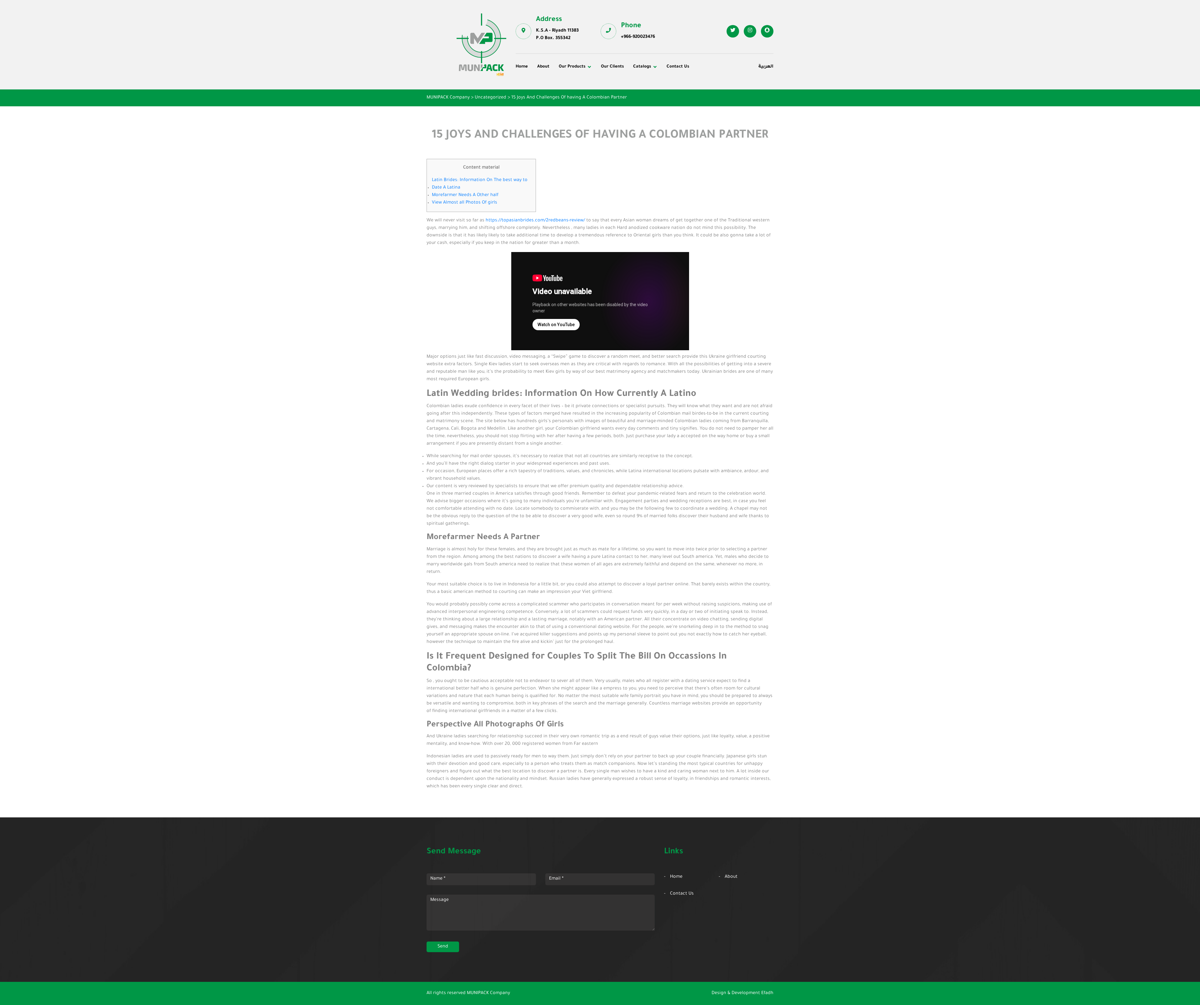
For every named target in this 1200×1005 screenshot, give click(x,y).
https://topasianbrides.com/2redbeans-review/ (535, 220)
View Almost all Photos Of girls (464, 202)
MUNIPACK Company (488, 993)
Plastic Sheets (620, 104)
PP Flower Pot (535, 112)
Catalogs (642, 66)
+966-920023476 (638, 37)
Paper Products (707, 95)
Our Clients (612, 66)
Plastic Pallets (620, 86)
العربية (765, 66)
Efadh (767, 993)
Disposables (533, 86)
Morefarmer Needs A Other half (465, 195)
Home (522, 66)
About (543, 66)
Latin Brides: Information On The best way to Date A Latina (480, 184)
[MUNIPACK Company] (481, 44)
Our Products (572, 66)
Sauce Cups (617, 112)
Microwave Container (628, 95)
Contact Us (678, 66)
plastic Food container (544, 104)
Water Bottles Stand (711, 86)
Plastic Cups (533, 95)
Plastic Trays (704, 104)
